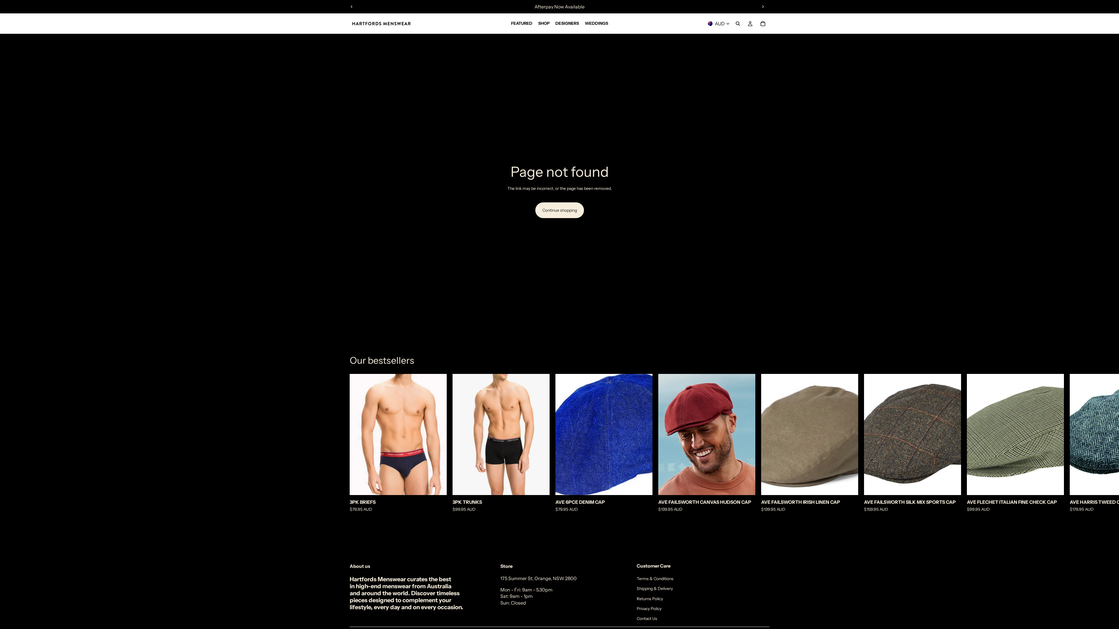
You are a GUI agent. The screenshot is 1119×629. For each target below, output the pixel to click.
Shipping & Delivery (655, 588)
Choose (442, 486)
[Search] (737, 23)
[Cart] (762, 23)
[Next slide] (762, 6)
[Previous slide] (351, 6)
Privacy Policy (649, 608)
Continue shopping (559, 210)
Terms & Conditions (655, 578)
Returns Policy (650, 598)
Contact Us (647, 618)
